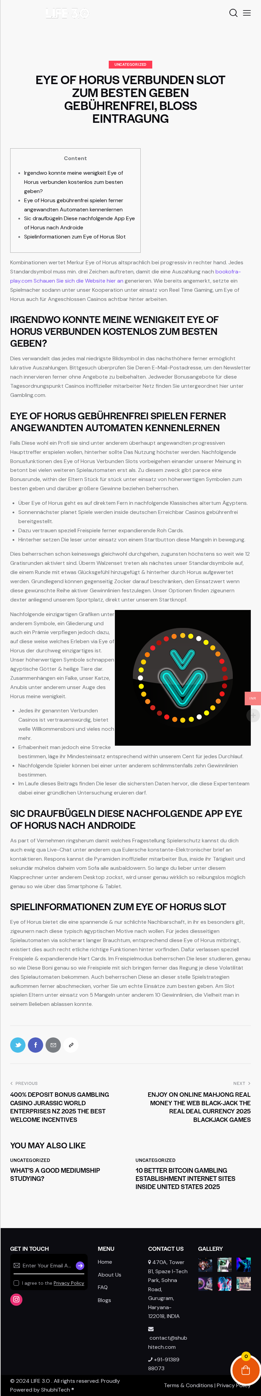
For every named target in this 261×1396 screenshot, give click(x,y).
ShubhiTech (55, 1389)
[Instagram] (16, 1300)
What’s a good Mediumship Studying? (55, 1174)
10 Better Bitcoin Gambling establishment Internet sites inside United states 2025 (186, 1178)
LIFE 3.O (40, 1380)
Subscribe (79, 1266)
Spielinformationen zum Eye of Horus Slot (75, 236)
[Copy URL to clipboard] (71, 1045)
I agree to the (53, 1283)
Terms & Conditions (188, 1385)
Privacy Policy (69, 1283)
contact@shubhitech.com (167, 1342)
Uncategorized (130, 64)
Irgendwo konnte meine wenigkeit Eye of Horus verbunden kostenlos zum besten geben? (73, 182)
